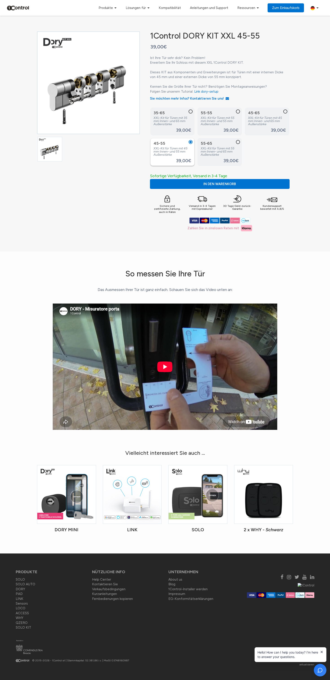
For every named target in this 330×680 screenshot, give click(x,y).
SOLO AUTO (25, 584)
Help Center (101, 579)
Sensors (22, 603)
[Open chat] (320, 670)
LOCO (20, 608)
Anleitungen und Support (209, 8)
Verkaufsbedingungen (108, 589)
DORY (20, 589)
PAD (19, 594)
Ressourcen (246, 8)
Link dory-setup (206, 92)
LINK (19, 599)
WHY (19, 618)
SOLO (20, 579)
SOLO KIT (23, 627)
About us (175, 579)
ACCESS (22, 613)
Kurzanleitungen (104, 594)
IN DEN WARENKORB (219, 184)
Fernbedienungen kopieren (112, 599)
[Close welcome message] (321, 652)
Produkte (106, 8)
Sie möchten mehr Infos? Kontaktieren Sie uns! (188, 98)
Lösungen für (136, 8)
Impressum (176, 594)
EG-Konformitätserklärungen (190, 599)
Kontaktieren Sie (105, 584)
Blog (171, 584)
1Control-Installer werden (188, 589)
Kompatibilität (170, 8)
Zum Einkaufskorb (285, 8)
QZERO (22, 623)
